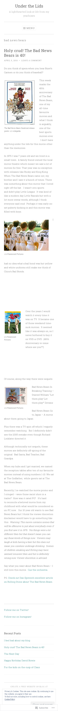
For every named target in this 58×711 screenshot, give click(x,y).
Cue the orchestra (37, 569)
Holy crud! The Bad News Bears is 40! (28, 53)
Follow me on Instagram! (17, 616)
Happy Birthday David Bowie (19, 660)
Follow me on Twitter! (16, 609)
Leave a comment (31, 60)
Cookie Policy (10, 699)
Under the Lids (29, 6)
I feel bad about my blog (17, 640)
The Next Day (11, 653)
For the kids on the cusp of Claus (22, 667)
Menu (30, 28)
